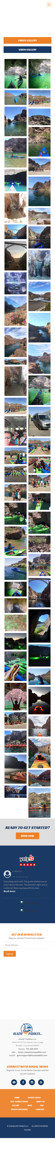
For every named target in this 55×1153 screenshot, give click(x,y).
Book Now (27, 836)
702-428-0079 (32, 1049)
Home (17, 1097)
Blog (30, 1105)
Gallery (15, 1105)
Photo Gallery (27, 40)
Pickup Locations (19, 1109)
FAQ (41, 1105)
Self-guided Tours (19, 1101)
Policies (27, 1130)
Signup (9, 953)
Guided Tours (34, 1097)
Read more (9, 891)
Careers (40, 1109)
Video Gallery (27, 49)
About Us (40, 1101)
